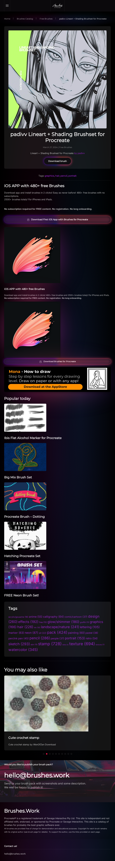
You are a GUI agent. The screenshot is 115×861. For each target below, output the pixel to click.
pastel (91, 632)
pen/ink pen (18, 638)
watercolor (23, 649)
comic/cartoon (76, 616)
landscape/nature (60, 627)
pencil (63, 175)
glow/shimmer (63, 622)
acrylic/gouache (18, 617)
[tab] (43, 754)
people (57, 638)
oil (42, 633)
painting (76, 632)
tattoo (65, 645)
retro (92, 638)
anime (35, 616)
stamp (50, 643)
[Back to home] (57, 5)
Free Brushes (65, 147)
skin (34, 644)
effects (28, 622)
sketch (19, 644)
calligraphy (53, 616)
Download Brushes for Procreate (59, 361)
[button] (7, 5)
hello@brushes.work (36, 775)
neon (31, 632)
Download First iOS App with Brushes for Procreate (59, 219)
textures (100, 645)
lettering (90, 627)
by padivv (79, 153)
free (43, 622)
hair (57, 175)
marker (16, 632)
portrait (72, 175)
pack (57, 632)
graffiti (84, 622)
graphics (49, 175)
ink (37, 627)
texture (82, 643)
